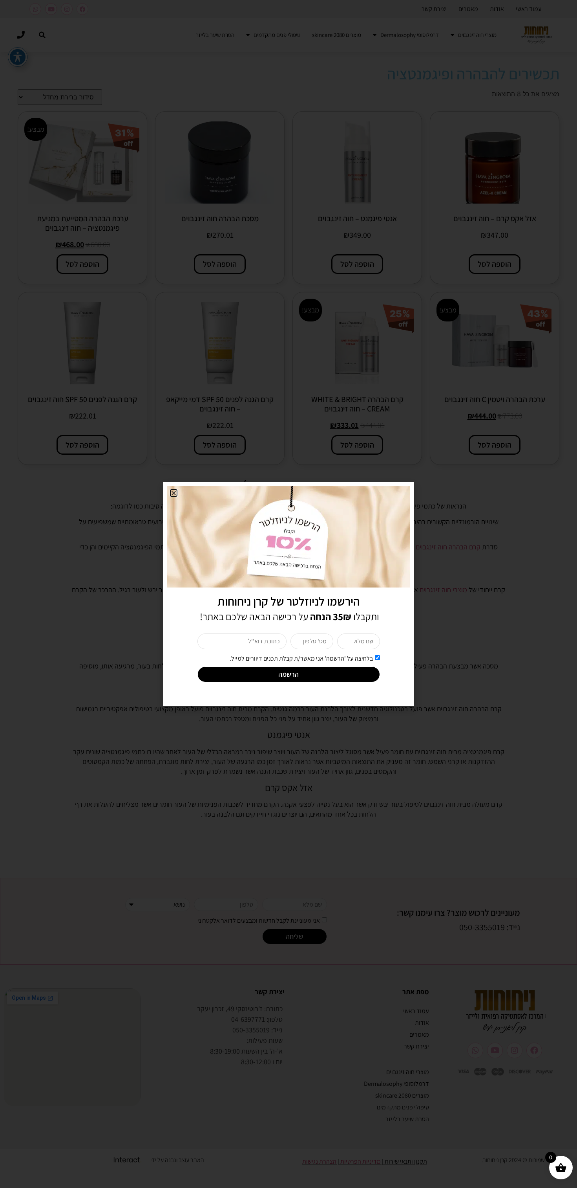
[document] (288, 594)
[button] (174, 493)
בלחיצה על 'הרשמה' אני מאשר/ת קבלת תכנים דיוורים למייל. (301, 658)
